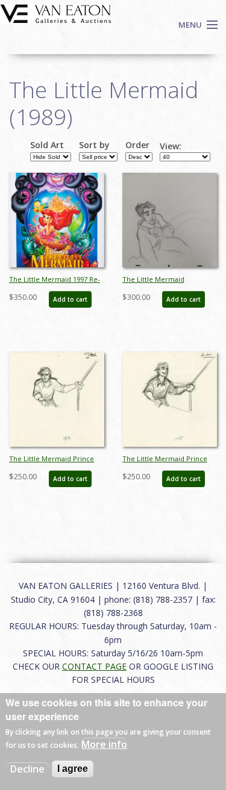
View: (170, 146)
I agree (72, 769)
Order (137, 145)
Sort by (94, 145)
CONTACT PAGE (94, 666)
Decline (27, 769)
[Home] (55, 12)
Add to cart (70, 299)
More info (104, 744)
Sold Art (47, 145)
